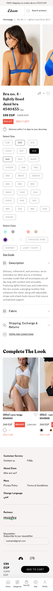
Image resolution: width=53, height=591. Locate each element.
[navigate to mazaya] (26, 518)
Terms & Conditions (37, 485)
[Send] (46, 541)
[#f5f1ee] (9, 430)
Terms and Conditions (21, 334)
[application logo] (13, 10)
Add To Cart (35, 569)
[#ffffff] (4, 430)
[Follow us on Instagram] (32, 559)
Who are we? (10, 473)
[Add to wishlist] (48, 93)
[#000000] (41, 430)
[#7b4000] (51, 430)
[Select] (5, 231)
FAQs (30, 461)
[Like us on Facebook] (21, 559)
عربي (6, 496)
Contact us (9, 461)
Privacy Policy (11, 485)
